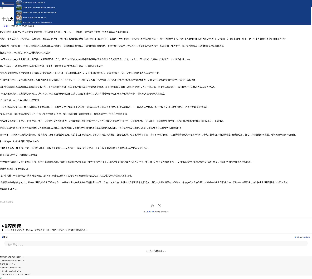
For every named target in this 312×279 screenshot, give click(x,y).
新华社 (6, 26)
